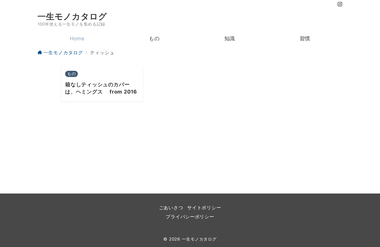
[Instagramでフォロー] (340, 4)
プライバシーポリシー (190, 216)
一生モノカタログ (72, 16)
